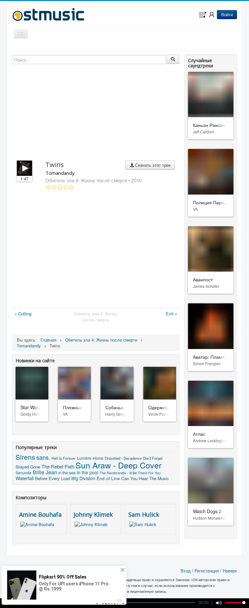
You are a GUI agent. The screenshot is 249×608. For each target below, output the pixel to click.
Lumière (84, 458)
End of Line (108, 478)
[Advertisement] (96, 250)
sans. (43, 457)
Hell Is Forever (64, 458)
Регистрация (207, 571)
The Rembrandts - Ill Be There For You (130, 472)
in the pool (87, 472)
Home (98, 458)
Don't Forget (152, 458)
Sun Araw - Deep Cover (118, 465)
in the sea (67, 472)
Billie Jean (45, 472)
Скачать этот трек (152, 165)
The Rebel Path (58, 466)
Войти (227, 14)
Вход (186, 571)
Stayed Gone (28, 467)
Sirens (25, 457)
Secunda (23, 472)
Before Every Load (52, 478)
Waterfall (25, 478)
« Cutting (23, 313)
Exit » (171, 313)
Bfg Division (83, 478)
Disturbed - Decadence (123, 458)
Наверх (230, 571)
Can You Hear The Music (145, 478)
